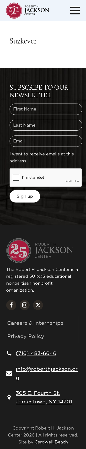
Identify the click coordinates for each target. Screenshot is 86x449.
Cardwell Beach (51, 442)
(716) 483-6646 (36, 353)
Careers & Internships (35, 323)
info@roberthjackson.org (47, 373)
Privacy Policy (25, 336)
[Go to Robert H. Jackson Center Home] (27, 10)
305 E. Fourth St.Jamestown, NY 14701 (44, 397)
